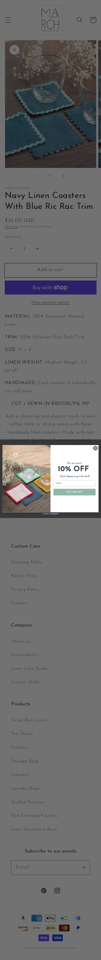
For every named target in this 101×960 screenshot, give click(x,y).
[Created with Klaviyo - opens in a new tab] (50, 513)
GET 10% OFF (74, 492)
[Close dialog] (95, 448)
